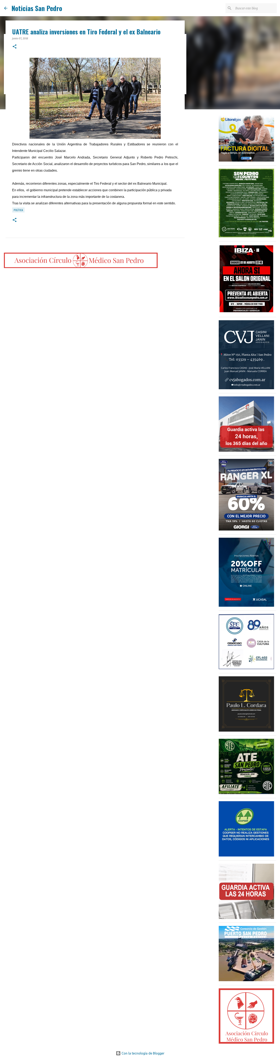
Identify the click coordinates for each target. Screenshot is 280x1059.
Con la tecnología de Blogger (142, 1053)
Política (18, 210)
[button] (14, 47)
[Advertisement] (205, 176)
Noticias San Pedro (36, 8)
